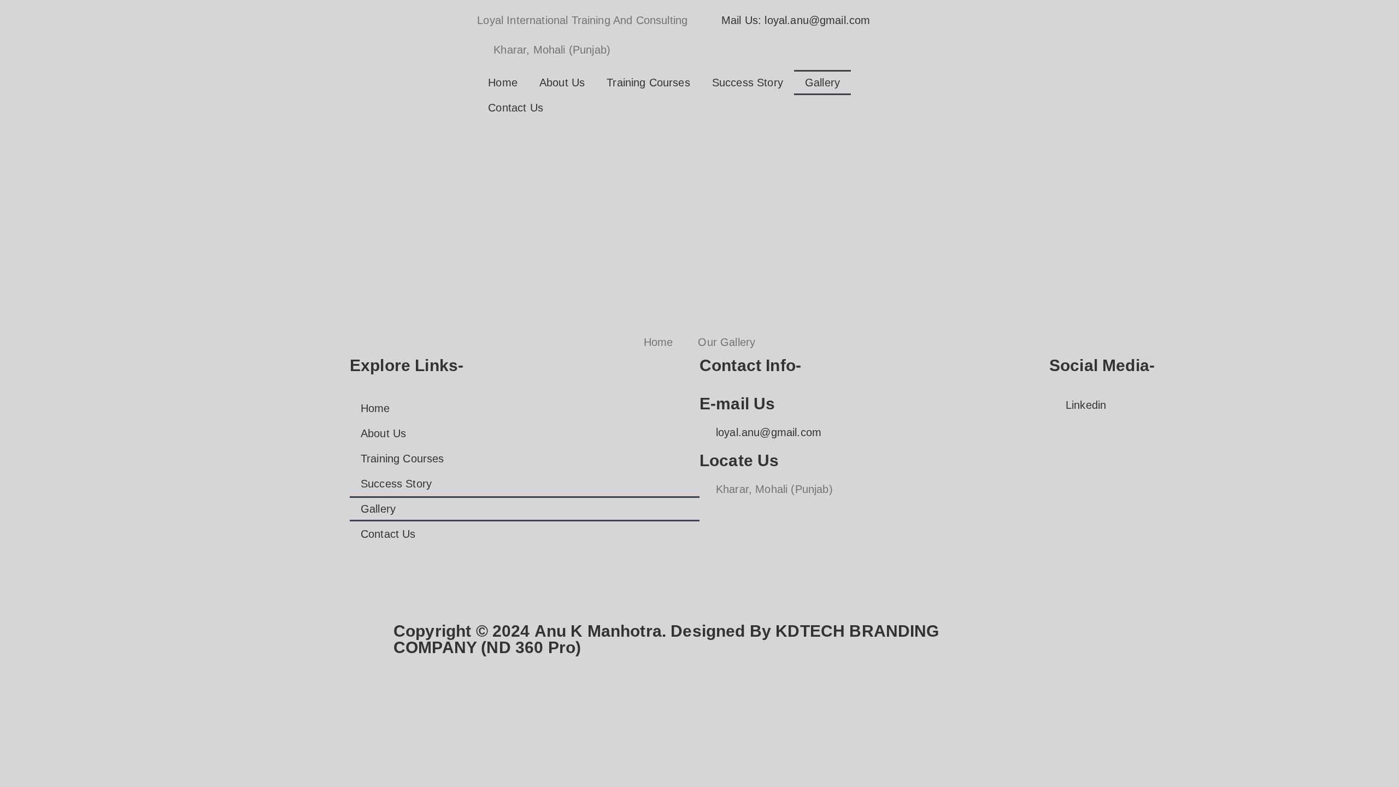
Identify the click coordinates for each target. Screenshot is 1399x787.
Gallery (822, 83)
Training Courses (648, 83)
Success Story (747, 83)
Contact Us (515, 108)
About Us (562, 83)
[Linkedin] (957, 140)
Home (503, 83)
